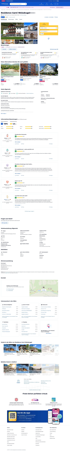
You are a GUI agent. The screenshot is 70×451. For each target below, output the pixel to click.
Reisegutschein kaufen (11, 438)
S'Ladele (23, 329)
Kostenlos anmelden (59, 7)
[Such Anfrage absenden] (26, 4)
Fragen (20, 19)
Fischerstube (43, 314)
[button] (12, 31)
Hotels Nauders (26, 380)
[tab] (44, 24)
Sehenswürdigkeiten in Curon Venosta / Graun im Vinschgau (10, 317)
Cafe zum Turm (43, 308)
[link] (41, 4)
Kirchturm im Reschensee (6, 314)
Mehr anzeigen (3, 113)
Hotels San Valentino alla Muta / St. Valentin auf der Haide (32, 382)
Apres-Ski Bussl (4, 324)
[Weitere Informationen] (14, 83)
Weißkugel (4, 308)
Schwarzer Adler (43, 312)
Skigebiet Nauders (25, 312)
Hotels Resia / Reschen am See (46, 380)
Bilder (16, 19)
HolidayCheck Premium (11, 440)
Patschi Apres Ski (5, 326)
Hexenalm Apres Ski (5, 329)
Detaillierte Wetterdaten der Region (35, 389)
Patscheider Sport (25, 331)
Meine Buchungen (10, 429)
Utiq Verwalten (38, 436)
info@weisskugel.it (11, 289)
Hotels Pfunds (43, 382)
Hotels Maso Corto (44, 383)
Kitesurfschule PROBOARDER (27, 310)
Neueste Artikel (52, 438)
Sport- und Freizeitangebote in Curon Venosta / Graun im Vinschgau (29, 317)
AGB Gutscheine (38, 440)
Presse (51, 433)
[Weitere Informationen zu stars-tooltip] (12, 353)
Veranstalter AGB (38, 429)
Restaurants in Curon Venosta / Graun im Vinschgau (48, 317)
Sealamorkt (23, 326)
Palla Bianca (4, 312)
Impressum (37, 445)
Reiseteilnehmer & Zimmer (44, 29)
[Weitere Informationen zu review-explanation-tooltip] (14, 17)
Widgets (22, 431)
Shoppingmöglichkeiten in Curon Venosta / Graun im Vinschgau (29, 334)
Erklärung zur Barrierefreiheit (40, 441)
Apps (8, 441)
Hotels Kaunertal (26, 383)
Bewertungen (11, 19)
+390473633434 (10, 290)
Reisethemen (52, 436)
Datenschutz (38, 433)
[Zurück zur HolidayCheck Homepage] (5, 4)
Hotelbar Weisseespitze (6, 331)
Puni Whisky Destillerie (25, 324)
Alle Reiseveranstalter (10, 443)
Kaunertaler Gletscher (5, 310)
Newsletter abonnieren (11, 436)
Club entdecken (52, 7)
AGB (36, 438)
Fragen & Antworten (10, 433)
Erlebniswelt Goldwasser (26, 308)
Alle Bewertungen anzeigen (29, 211)
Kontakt (8, 431)
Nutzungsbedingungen (39, 431)
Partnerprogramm (24, 433)
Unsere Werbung (52, 431)
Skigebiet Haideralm (25, 314)
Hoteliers (22, 429)
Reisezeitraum (42, 26)
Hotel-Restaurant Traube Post (46, 310)
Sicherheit (37, 443)
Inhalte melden (9, 445)
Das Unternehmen (53, 429)
